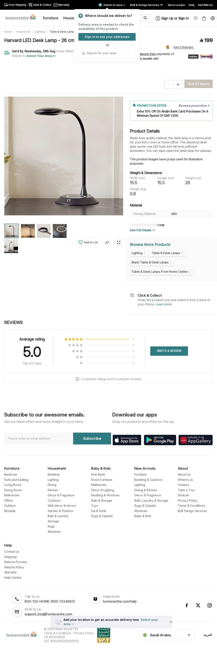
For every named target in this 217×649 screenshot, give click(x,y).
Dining (52, 485)
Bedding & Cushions (148, 480)
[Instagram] (209, 605)
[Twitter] (198, 605)
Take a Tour (186, 490)
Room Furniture (101, 480)
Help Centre (12, 577)
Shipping (10, 557)
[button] (195, 18)
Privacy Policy (188, 500)
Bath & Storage (101, 500)
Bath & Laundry (58, 516)
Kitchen (53, 490)
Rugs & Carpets (102, 516)
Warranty (10, 572)
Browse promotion (193, 105)
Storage (53, 521)
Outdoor (10, 505)
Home (8, 31)
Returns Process (15, 562)
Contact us (11, 551)
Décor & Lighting (102, 490)
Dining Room (13, 490)
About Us (184, 474)
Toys (94, 505)
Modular (10, 511)
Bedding (54, 474)
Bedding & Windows (105, 495)
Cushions (54, 500)
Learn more (164, 304)
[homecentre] (22, 16)
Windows (54, 531)
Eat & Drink (98, 511)
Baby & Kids (142, 516)
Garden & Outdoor (60, 511)
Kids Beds (98, 474)
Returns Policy (14, 567)
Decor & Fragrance (61, 495)
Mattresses (11, 495)
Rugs (51, 526)
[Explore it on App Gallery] (195, 440)
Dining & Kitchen (145, 490)
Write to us (185, 480)
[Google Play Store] (160, 440)
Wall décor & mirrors (62, 505)
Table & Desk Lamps (62, 31)
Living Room (12, 485)
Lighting (40, 31)
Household (23, 31)
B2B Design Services (192, 511)
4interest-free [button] (145, 54)
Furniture (140, 474)
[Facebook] (187, 605)
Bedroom (10, 474)
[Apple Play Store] (127, 440)
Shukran (183, 495)
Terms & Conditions (191, 505)
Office (8, 500)
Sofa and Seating (16, 480)
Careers (183, 485)
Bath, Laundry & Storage (151, 500)
